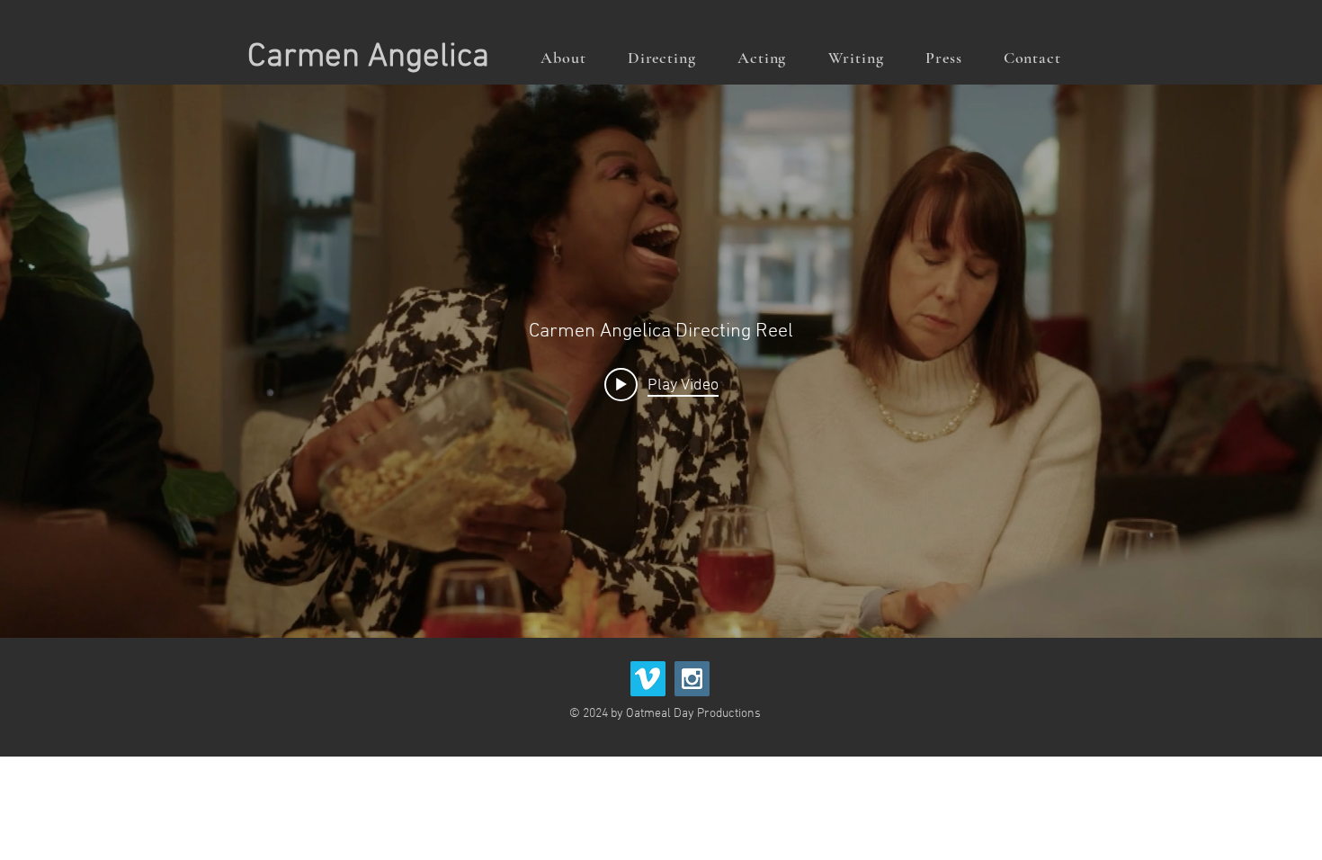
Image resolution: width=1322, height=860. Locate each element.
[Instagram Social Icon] (692, 678)
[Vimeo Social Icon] (647, 678)
